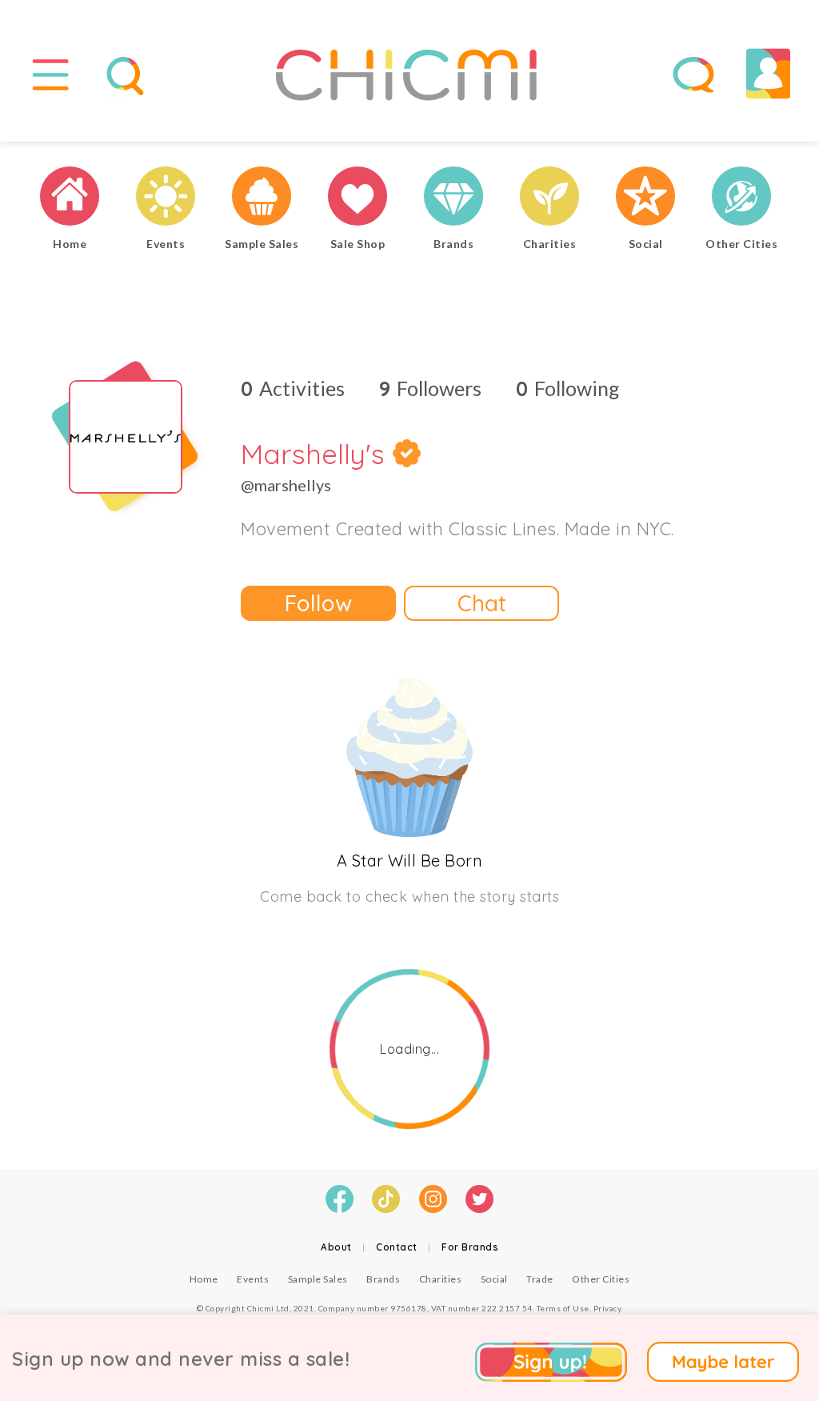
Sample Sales (318, 1279)
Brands (383, 1279)
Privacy (607, 1308)
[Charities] (549, 198)
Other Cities (600, 1279)
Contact (396, 1247)
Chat (481, 603)
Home (204, 1279)
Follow (318, 603)
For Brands (469, 1247)
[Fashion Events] (166, 198)
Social (494, 1279)
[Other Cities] (741, 198)
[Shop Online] (358, 198)
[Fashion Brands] (453, 198)
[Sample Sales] (262, 198)
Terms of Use (563, 1308)
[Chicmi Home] (70, 198)
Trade (539, 1279)
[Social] (645, 198)
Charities (440, 1279)
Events (253, 1279)
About (336, 1247)
